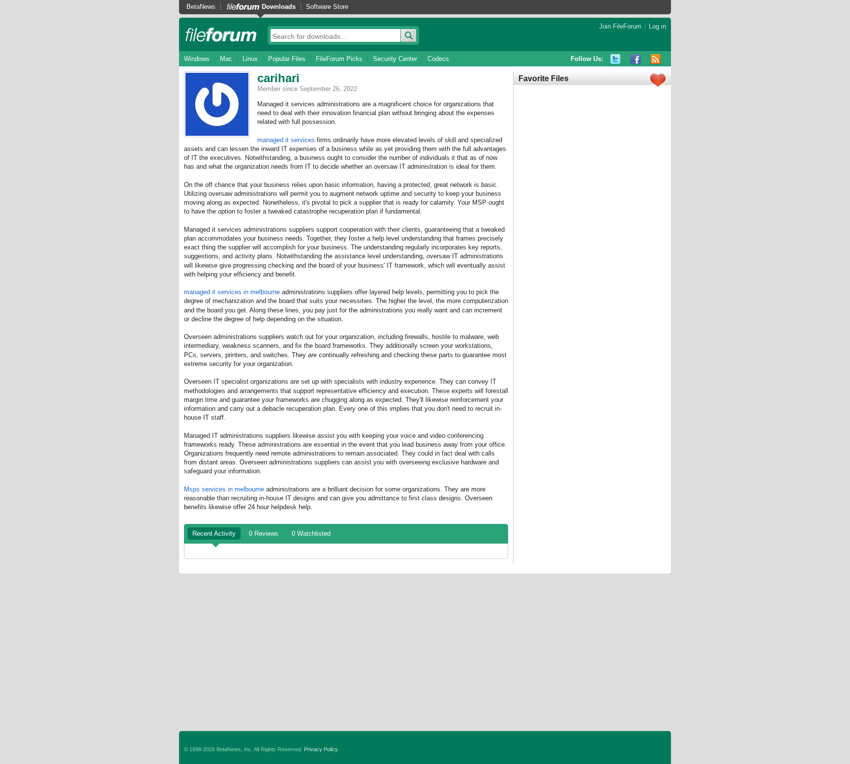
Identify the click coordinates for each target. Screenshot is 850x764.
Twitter (615, 59)
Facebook (636, 59)
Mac (226, 58)
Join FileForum (620, 26)
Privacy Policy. (321, 749)
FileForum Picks (339, 58)
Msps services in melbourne (224, 489)
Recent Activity (214, 533)
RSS (656, 59)
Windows (197, 58)
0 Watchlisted (311, 533)
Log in (657, 26)
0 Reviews (263, 533)
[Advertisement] (425, 652)
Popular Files (286, 58)
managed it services (286, 140)
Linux (250, 58)
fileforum (221, 34)
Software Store (327, 6)
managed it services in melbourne (232, 292)
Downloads (279, 6)
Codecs (438, 58)
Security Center (395, 58)
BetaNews (200, 6)
